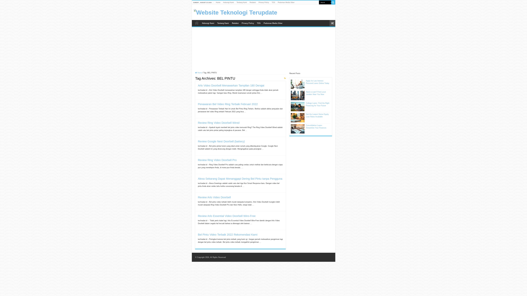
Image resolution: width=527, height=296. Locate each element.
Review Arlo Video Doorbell (214, 197)
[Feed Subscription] (285, 78)
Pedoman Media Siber (286, 2)
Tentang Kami (242, 2)
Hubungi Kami (228, 2)
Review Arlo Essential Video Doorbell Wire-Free (227, 215)
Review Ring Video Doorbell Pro (217, 160)
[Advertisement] (263, 50)
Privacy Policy (264, 2)
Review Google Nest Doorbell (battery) (221, 141)
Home (218, 2)
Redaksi (253, 2)
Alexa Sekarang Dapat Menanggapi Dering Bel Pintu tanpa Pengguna (240, 178)
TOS (273, 2)
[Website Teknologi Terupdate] (235, 12)
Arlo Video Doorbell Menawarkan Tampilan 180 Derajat (231, 85)
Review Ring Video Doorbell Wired (218, 122)
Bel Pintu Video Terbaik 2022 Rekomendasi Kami (227, 234)
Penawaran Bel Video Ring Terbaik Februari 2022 (228, 104)
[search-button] (333, 2)
